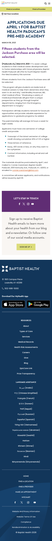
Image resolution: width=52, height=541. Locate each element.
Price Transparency (26, 373)
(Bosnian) (26, 451)
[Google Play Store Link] (38, 304)
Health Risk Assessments (26, 347)
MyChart (26, 497)
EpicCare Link (26, 368)
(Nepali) (26, 409)
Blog (26, 363)
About (26, 326)
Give (26, 358)
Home (26, 476)
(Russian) (26, 414)
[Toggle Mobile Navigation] (49, 3)
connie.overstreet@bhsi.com (25, 170)
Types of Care (26, 331)
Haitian (26, 440)
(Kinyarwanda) (26, 462)
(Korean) (26, 403)
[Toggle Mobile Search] (46, 3)
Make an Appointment (26, 492)
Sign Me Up (25, 247)
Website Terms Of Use (26, 517)
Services (26, 336)
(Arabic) (26, 388)
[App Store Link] (13, 304)
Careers (26, 352)
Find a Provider (39, 9)
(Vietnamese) (26, 425)
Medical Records (26, 342)
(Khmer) (26, 446)
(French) (26, 398)
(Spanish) (26, 419)
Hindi (26, 456)
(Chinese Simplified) (26, 393)
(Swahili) (26, 435)
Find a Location (13, 9)
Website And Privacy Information (26, 511)
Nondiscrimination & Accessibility (26, 527)
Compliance (26, 522)
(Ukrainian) (26, 430)
